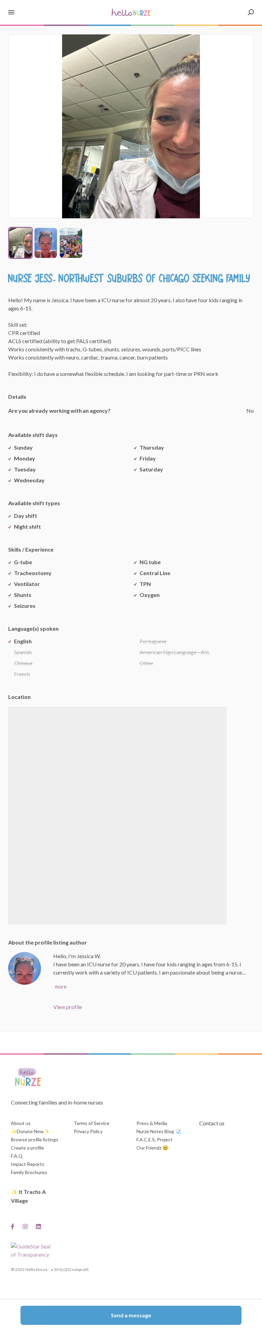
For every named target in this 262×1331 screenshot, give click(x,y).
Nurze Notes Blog (155, 1131)
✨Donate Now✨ (30, 1131)
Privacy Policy (88, 1131)
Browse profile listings (34, 1139)
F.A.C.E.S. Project (154, 1139)
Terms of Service (92, 1123)
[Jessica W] (24, 968)
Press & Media (151, 1123)
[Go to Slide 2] (45, 243)
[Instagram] (25, 1226)
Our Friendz (148, 1148)
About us (21, 1123)
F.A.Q (17, 1156)
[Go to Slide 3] (71, 243)
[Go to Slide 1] (20, 243)
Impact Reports (27, 1164)
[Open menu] (11, 12)
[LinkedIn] (38, 1226)
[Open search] (250, 12)
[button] (131, 126)
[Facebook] (14, 1226)
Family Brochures (29, 1172)
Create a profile (27, 1148)
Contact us (211, 1123)
